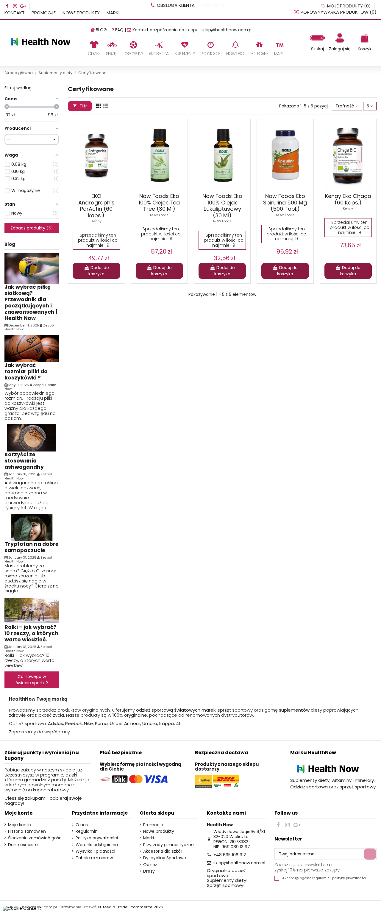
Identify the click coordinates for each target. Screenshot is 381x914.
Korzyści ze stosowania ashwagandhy (24, 461)
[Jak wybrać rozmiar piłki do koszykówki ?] (31, 348)
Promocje (44, 13)
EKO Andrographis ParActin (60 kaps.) (96, 205)
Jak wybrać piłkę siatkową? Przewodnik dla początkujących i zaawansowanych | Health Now (30, 302)
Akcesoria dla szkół (162, 851)
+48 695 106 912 (212, 5)
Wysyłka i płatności (95, 851)
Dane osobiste (23, 844)
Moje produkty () (349, 6)
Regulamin (87, 831)
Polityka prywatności (97, 837)
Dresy (149, 871)
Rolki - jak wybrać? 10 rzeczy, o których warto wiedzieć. (31, 633)
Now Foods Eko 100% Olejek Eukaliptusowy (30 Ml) (222, 205)
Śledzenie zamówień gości (35, 837)
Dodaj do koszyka (98, 271)
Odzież (150, 864)
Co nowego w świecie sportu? (32, 680)
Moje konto (19, 824)
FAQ (119, 30)
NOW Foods (159, 215)
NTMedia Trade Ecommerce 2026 (130, 907)
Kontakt (15, 13)
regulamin (321, 878)
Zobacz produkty (30, 228)
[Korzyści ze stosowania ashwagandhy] (31, 437)
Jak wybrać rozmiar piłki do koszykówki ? (26, 371)
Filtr (83, 106)
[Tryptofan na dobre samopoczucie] (31, 527)
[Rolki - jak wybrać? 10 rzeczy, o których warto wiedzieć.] (31, 610)
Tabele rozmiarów (94, 857)
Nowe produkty (82, 13)
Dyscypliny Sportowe (164, 857)
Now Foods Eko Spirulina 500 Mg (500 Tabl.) (285, 202)
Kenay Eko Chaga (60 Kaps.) (348, 199)
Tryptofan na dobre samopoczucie (31, 547)
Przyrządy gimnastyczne (168, 844)
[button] (112, 48)
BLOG (101, 30)
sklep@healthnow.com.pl (226, 30)
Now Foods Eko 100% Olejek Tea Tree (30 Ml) (159, 202)
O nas (82, 824)
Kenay (96, 221)
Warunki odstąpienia (97, 844)
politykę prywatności (349, 878)
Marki (113, 13)
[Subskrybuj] (370, 854)
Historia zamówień (27, 831)
